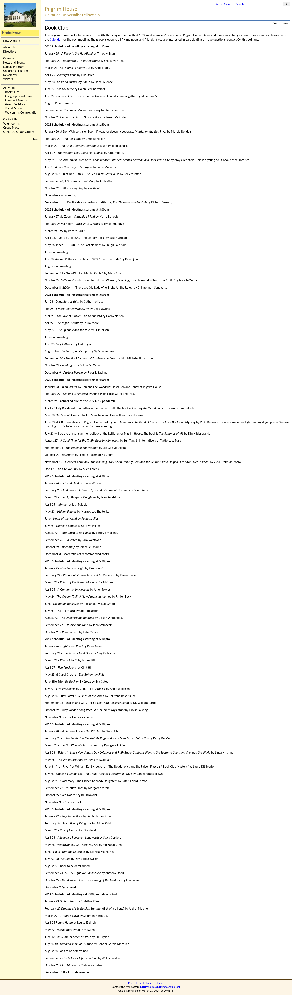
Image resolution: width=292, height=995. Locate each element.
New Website (11, 41)
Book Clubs (12, 92)
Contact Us (10, 119)
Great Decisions (15, 104)
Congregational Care (18, 96)
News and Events (14, 62)
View (276, 23)
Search (240, 4)
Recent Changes (224, 4)
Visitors (8, 79)
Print (285, 23)
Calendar (9, 58)
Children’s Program (15, 71)
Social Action (13, 108)
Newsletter (10, 75)
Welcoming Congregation (21, 112)
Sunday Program (13, 67)
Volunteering (11, 123)
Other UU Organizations (18, 132)
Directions (9, 51)
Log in (36, 139)
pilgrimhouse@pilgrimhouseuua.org (160, 987)
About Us (9, 47)
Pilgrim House (11, 32)
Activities (9, 88)
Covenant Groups (16, 100)
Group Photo (11, 127)
